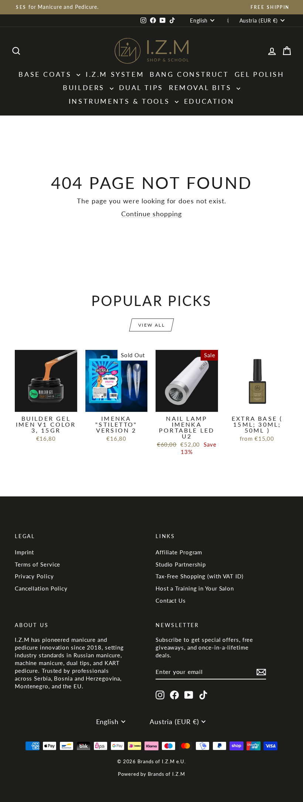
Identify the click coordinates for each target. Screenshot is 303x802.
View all (151, 325)
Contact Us (171, 600)
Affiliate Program (179, 552)
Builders (85, 87)
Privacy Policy (34, 576)
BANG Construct (189, 74)
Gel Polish (260, 74)
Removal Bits (202, 87)
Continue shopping (151, 214)
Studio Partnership (181, 564)
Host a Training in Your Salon (195, 588)
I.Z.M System (115, 74)
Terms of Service (37, 564)
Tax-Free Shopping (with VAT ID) (200, 576)
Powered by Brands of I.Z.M (151, 774)
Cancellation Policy (41, 588)
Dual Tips (141, 87)
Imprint (24, 552)
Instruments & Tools (121, 101)
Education (209, 101)
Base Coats (46, 74)
